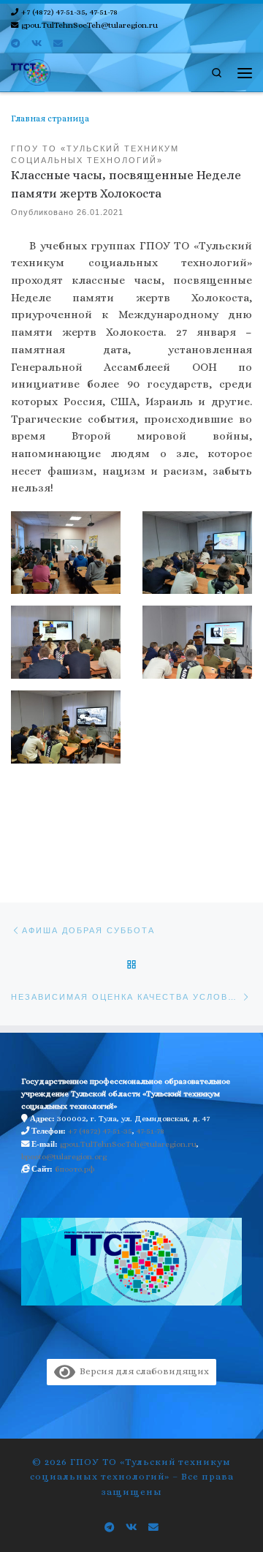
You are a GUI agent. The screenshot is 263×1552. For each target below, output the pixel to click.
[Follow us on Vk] (36, 44)
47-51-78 (150, 1131)
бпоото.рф (75, 1169)
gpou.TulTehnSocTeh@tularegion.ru (128, 1144)
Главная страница (50, 118)
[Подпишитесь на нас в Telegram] (15, 44)
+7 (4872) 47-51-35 (100, 1131)
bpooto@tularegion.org (64, 1156)
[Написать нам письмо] (58, 44)
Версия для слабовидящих (142, 1370)
